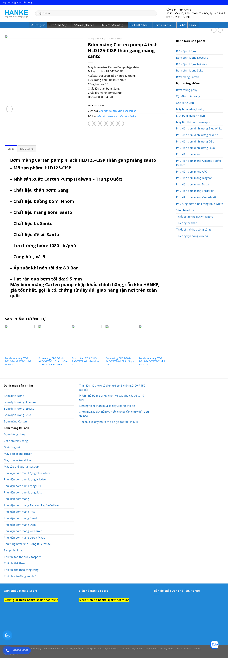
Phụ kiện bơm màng (112, 25)
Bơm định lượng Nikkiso (191, 64)
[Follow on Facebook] (214, 2)
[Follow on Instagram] (217, 2)
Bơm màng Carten (187, 77)
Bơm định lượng (58, 25)
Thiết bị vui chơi (162, 25)
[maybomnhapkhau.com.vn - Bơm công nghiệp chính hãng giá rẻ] (16, 13)
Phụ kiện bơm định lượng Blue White (199, 128)
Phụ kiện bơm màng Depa (192, 184)
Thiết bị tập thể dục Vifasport (194, 216)
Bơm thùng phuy (186, 90)
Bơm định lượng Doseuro (192, 57)
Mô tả (11, 149)
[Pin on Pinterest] (109, 123)
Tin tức (182, 25)
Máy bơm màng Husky (190, 109)
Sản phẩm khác (185, 210)
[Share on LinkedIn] (121, 123)
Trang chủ (39, 25)
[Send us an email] (224, 2)
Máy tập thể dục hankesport (193, 122)
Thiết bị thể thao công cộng (193, 229)
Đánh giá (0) (26, 149)
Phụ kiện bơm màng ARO (191, 171)
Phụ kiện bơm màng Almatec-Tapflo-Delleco (199, 163)
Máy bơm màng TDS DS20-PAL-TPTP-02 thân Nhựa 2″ (18, 361)
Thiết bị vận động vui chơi (192, 236)
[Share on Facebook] (91, 123)
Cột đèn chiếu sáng (188, 96)
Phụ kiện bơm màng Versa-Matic (196, 197)
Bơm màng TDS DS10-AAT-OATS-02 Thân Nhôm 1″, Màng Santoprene (53, 361)
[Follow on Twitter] (221, 2)
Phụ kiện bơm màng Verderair (195, 191)
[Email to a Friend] (103, 123)
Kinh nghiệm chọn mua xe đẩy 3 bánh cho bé (107, 406)
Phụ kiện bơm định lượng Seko (195, 148)
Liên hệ (193, 25)
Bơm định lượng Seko (189, 70)
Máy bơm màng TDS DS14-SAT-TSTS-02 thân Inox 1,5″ (152, 361)
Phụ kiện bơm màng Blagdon (194, 178)
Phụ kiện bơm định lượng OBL (195, 141)
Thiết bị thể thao (139, 25)
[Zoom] (9, 109)
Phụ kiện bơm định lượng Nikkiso (197, 135)
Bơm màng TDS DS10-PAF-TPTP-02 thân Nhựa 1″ (85, 361)
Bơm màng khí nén (83, 25)
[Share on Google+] (115, 123)
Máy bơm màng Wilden (190, 115)
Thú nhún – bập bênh (132, 648)
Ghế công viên (185, 103)
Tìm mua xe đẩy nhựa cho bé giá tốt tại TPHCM (109, 422)
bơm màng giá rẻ (105, 115)
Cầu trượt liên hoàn (108, 648)
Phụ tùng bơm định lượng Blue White (199, 204)
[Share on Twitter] (97, 123)
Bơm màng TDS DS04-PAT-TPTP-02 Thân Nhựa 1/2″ (119, 361)
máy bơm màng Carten (125, 115)
